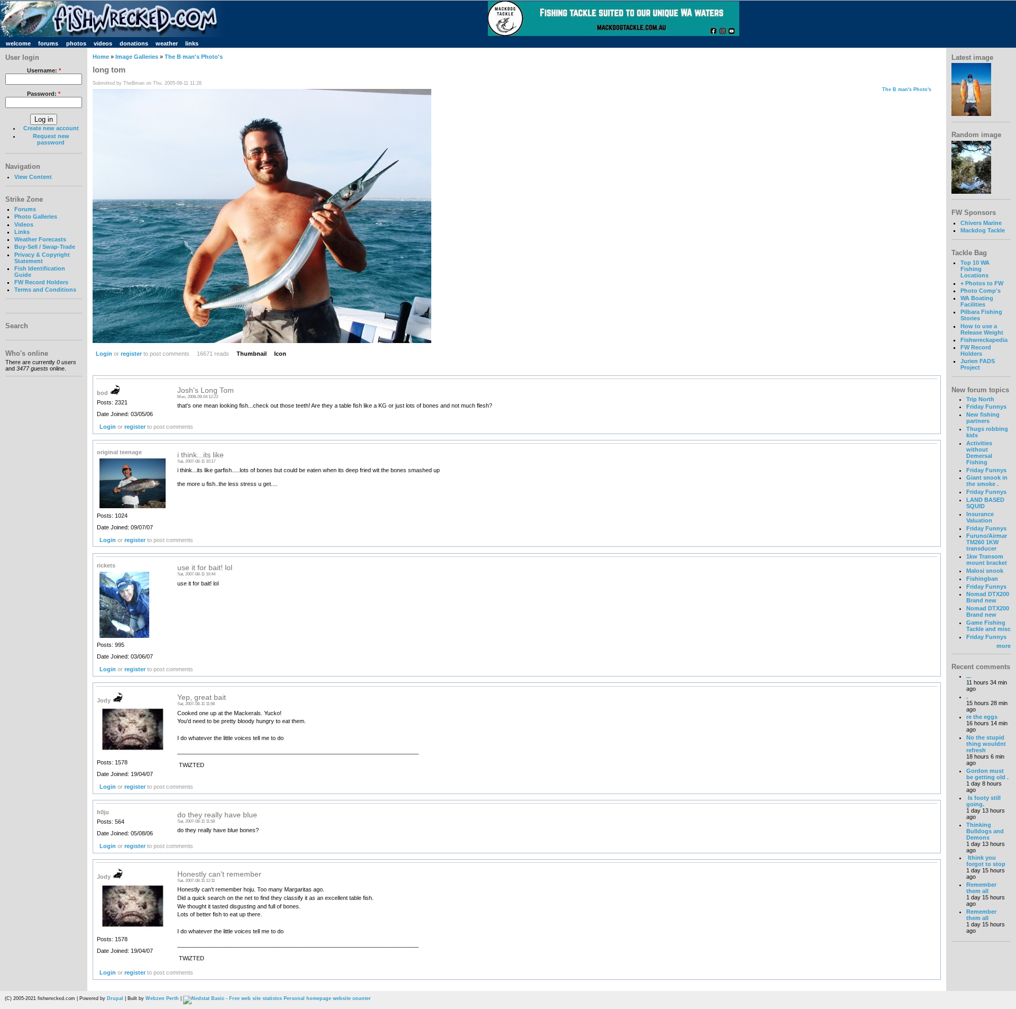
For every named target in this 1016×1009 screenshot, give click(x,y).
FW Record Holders (41, 282)
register (131, 353)
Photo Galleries (35, 216)
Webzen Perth (162, 998)
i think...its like (200, 455)
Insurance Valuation (980, 517)
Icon (280, 353)
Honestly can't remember (219, 874)
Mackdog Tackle (982, 230)
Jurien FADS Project (977, 364)
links (191, 43)
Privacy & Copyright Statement (42, 257)
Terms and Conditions (45, 289)
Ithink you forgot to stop (985, 860)
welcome (18, 43)
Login (104, 353)
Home (101, 56)
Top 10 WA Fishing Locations (975, 268)
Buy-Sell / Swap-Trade (44, 247)
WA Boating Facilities (976, 301)
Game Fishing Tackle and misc (988, 625)
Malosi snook (984, 570)
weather (167, 43)
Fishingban (982, 578)
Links (22, 232)
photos (76, 43)
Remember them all (981, 887)
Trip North (980, 399)
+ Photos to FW (981, 283)
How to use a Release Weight (981, 329)
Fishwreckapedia (984, 340)
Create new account (51, 128)
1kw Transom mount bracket (986, 559)
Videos (23, 224)
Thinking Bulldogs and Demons (985, 831)
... (968, 676)
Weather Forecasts (40, 239)
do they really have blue (217, 815)
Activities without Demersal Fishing (979, 452)
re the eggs (981, 717)
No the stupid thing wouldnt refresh (986, 743)
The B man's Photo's (194, 56)
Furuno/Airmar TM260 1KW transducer (986, 542)
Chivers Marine (981, 223)
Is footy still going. (983, 801)
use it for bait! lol (204, 568)
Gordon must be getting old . (987, 774)
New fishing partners (983, 417)
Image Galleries (136, 56)
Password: (43, 94)
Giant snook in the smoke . (987, 480)
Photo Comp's (980, 290)
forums (48, 43)
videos (103, 43)
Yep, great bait (201, 697)
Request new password (51, 139)
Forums (25, 209)
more (1003, 646)
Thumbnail (252, 353)
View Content (33, 177)
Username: (44, 70)
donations (134, 43)
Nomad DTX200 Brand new (987, 597)
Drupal (115, 998)
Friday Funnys (986, 406)
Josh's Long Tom (205, 390)
